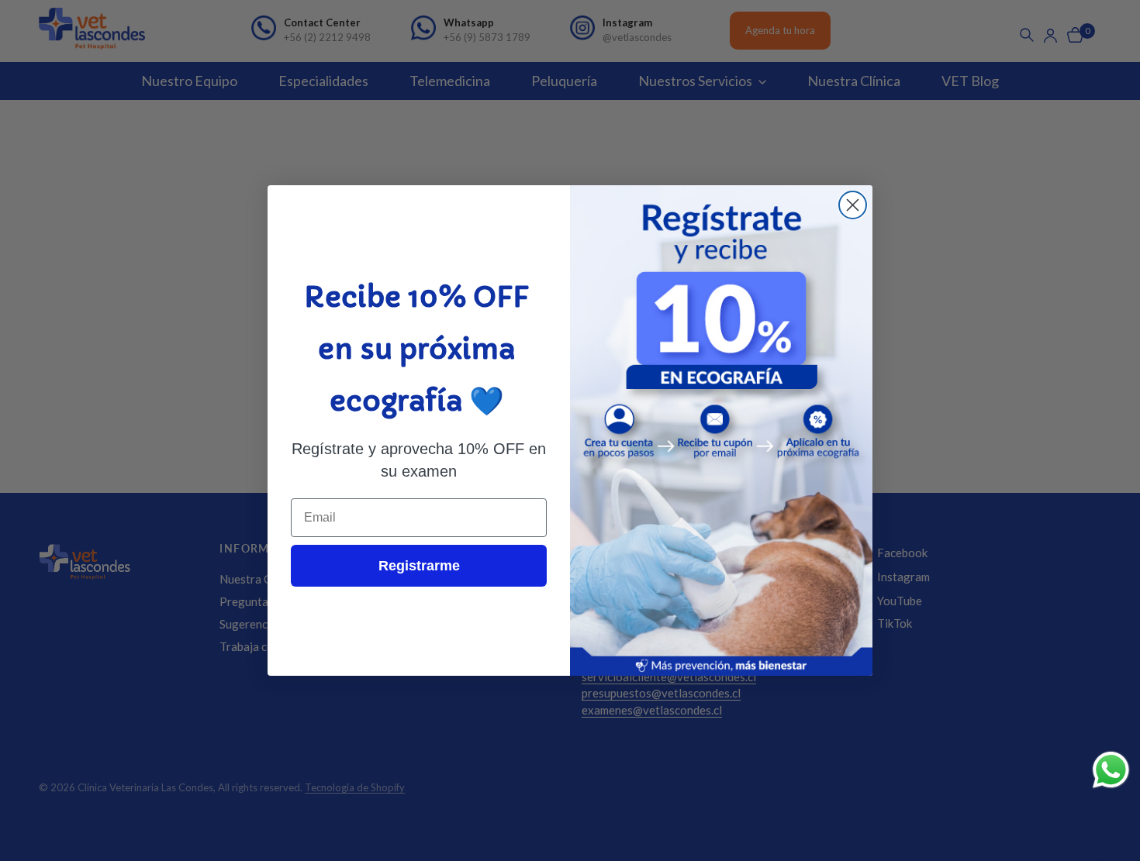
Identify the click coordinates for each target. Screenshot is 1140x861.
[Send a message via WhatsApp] (1111, 770)
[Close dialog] (852, 205)
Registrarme (419, 565)
